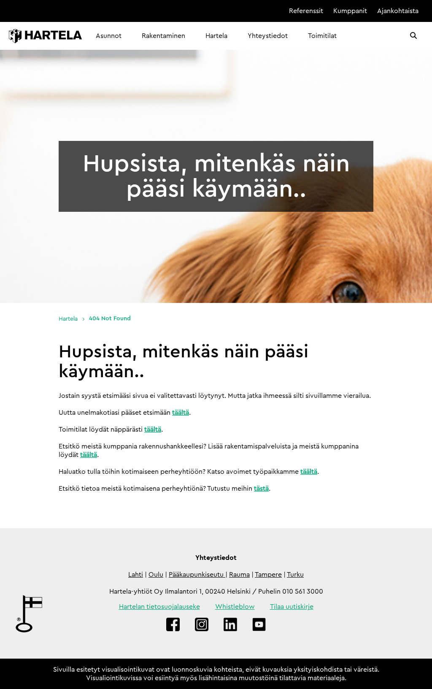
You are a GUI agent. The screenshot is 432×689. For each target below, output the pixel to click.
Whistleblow (235, 606)
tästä (261, 488)
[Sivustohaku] (413, 36)
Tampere (268, 574)
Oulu (155, 574)
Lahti (135, 574)
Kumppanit (350, 11)
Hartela (216, 35)
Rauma (239, 574)
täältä (180, 412)
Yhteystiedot (268, 35)
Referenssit (306, 11)
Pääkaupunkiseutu (197, 574)
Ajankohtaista (397, 11)
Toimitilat (322, 35)
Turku (295, 574)
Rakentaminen (163, 35)
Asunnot (109, 35)
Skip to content (255, 11)
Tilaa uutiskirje (291, 606)
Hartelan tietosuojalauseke (159, 606)
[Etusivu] (45, 36)
